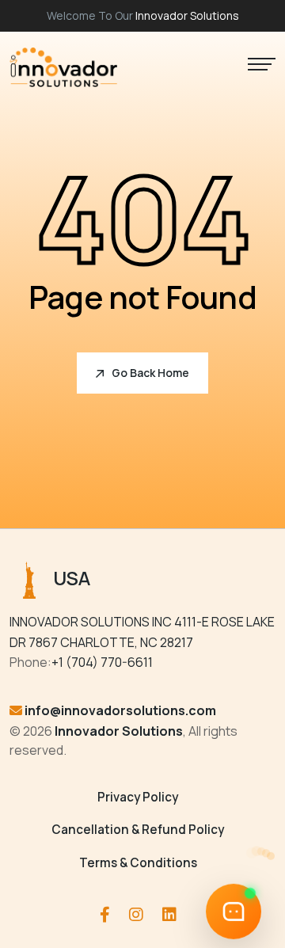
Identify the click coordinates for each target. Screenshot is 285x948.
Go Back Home (150, 372)
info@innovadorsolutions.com (120, 710)
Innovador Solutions (187, 15)
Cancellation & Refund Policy (137, 829)
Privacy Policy (137, 797)
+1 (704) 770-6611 (102, 662)
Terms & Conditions (138, 863)
